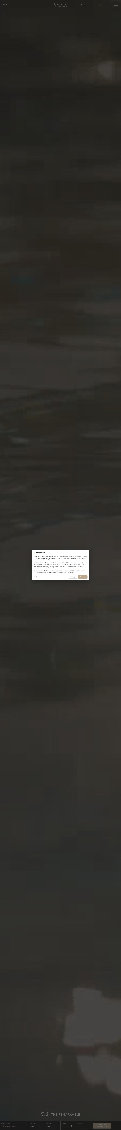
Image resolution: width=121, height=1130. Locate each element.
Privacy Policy (81, 570)
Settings (73, 576)
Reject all (36, 576)
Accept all (83, 576)
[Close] (86, 553)
